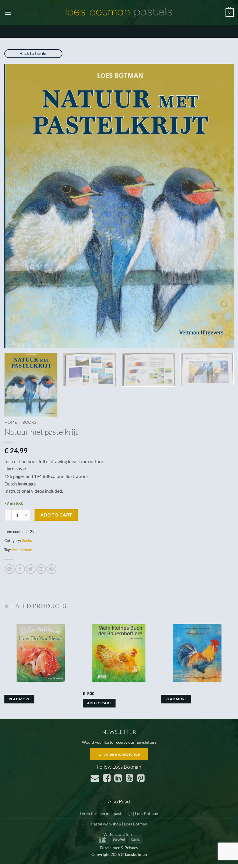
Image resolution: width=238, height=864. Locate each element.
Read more (19, 699)
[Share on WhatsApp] (10, 569)
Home (10, 422)
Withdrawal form (119, 834)
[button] (7, 13)
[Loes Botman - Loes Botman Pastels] (119, 12)
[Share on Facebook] (20, 569)
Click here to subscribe (119, 754)
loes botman (22, 549)
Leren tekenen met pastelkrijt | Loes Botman (119, 813)
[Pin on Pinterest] (51, 569)
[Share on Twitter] (30, 569)
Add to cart (56, 514)
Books (29, 422)
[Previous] (16, 206)
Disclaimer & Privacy (119, 847)
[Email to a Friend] (41, 569)
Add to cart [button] (99, 703)
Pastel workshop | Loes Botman (119, 823)
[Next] (222, 206)
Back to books (33, 53)
